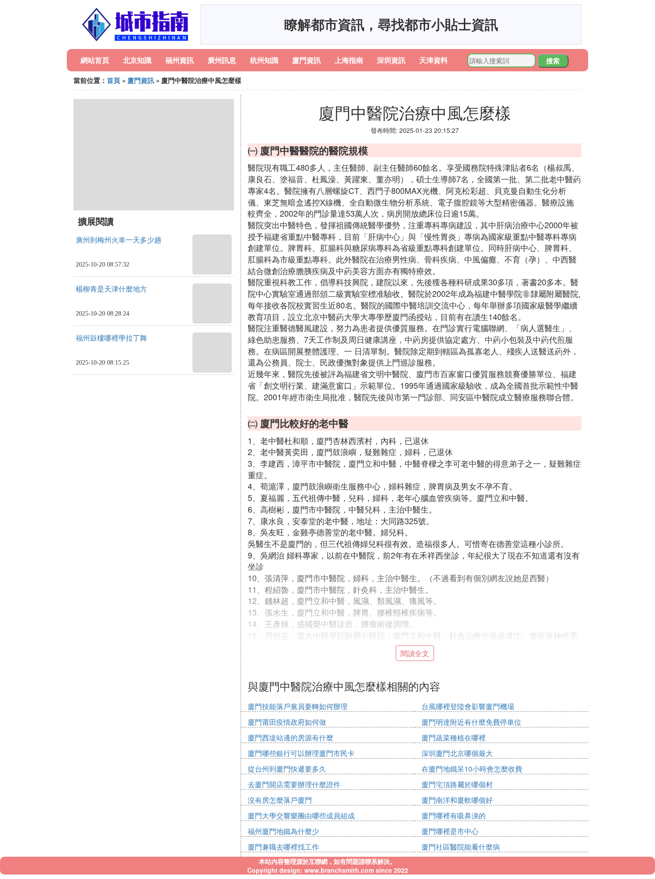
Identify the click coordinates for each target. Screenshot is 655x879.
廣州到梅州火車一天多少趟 (118, 240)
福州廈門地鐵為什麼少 (283, 831)
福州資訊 (179, 60)
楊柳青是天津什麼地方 (111, 289)
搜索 (553, 61)
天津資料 (433, 60)
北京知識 (137, 60)
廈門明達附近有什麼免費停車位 (471, 722)
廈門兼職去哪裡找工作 (283, 847)
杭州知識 (264, 60)
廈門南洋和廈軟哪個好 (457, 800)
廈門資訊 (306, 60)
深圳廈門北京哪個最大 (457, 753)
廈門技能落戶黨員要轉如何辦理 (298, 706)
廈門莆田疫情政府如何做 (287, 722)
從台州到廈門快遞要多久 (287, 769)
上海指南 (349, 60)
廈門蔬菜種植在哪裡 (454, 737)
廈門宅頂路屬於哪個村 (457, 784)
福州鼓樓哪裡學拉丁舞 (111, 338)
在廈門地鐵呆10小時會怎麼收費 (472, 769)
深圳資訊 (391, 60)
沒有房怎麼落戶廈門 (280, 800)
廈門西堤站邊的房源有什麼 (290, 737)
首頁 (113, 80)
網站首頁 (95, 60)
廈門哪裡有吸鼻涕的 (454, 815)
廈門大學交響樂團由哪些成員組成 (301, 815)
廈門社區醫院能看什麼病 (461, 847)
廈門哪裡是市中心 (450, 831)
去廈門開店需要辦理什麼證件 (294, 784)
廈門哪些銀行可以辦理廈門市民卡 (301, 753)
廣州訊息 (222, 60)
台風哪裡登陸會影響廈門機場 (468, 706)
